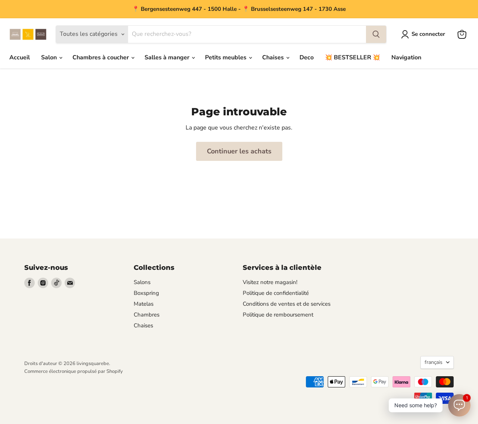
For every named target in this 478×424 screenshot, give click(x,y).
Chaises (273, 57)
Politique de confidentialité (276, 293)
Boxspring (146, 293)
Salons (142, 282)
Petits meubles (226, 57)
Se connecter (428, 34)
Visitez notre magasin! (270, 282)
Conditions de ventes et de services (286, 304)
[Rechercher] (376, 34)
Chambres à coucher (101, 57)
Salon (49, 57)
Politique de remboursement (278, 314)
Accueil (19, 57)
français (434, 362)
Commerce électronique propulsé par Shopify (73, 371)
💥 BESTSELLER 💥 (352, 57)
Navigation (406, 57)
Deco (306, 57)
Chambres (146, 314)
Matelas (143, 304)
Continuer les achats (239, 151)
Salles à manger (168, 57)
